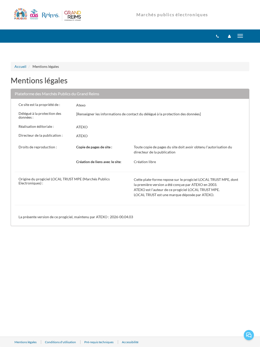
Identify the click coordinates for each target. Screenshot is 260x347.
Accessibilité (130, 342)
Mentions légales (25, 342)
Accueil (20, 66)
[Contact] (217, 36)
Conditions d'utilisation (60, 342)
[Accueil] (48, 15)
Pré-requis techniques (99, 342)
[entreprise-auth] (229, 36)
